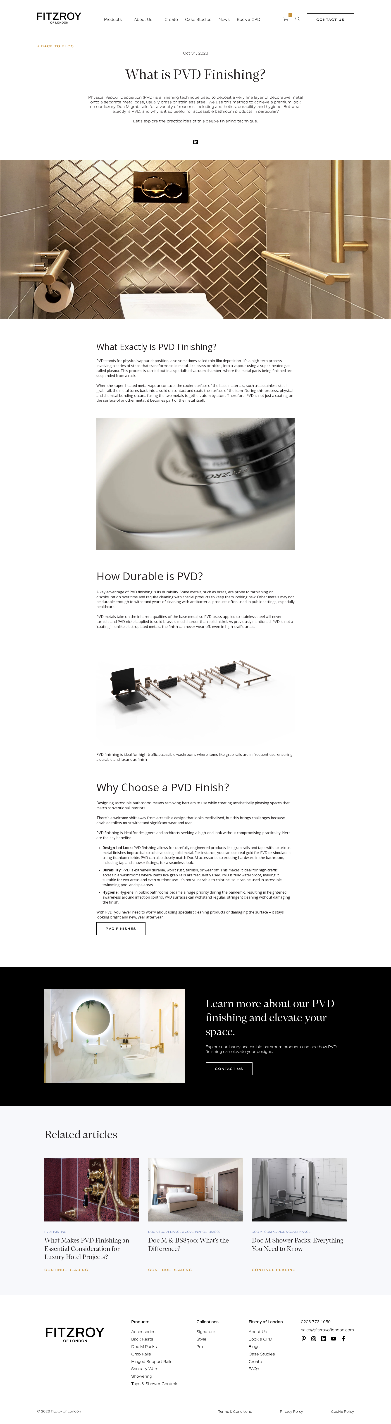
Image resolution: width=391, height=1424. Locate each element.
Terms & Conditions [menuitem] (235, 1412)
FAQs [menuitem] (254, 1369)
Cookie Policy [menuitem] (342, 1412)
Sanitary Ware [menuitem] (144, 1369)
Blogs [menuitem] (254, 1346)
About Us (143, 19)
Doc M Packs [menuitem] (144, 1346)
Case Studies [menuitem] (262, 1354)
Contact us (330, 20)
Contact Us (229, 1069)
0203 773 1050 (316, 1322)
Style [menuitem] (201, 1339)
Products (113, 19)
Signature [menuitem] (205, 1331)
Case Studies (198, 19)
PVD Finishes (121, 929)
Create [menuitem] (255, 1361)
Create (171, 19)
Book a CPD (248, 19)
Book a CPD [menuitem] (260, 1339)
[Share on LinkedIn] (195, 142)
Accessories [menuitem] (143, 1331)
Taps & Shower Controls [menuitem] (154, 1383)
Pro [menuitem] (199, 1346)
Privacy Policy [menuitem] (291, 1412)
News (224, 19)
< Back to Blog (55, 46)
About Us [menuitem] (258, 1331)
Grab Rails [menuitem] (141, 1354)
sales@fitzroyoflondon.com (327, 1330)
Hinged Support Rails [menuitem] (151, 1361)
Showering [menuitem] (141, 1376)
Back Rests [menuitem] (142, 1339)
